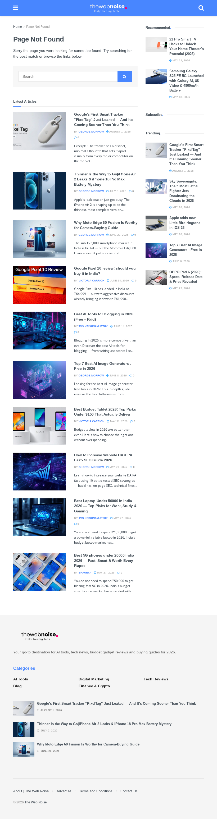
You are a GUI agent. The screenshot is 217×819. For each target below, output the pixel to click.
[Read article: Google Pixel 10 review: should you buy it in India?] (39, 285)
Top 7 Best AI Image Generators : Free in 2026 (185, 250)
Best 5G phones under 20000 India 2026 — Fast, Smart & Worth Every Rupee (104, 560)
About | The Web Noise (31, 791)
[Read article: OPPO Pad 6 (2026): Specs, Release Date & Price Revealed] (156, 277)
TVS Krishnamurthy (93, 326)
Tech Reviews (156, 679)
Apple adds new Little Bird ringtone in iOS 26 (184, 222)
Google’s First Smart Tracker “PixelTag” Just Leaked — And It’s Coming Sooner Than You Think (103, 119)
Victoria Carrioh (91, 280)
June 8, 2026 (118, 375)
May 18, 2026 (181, 96)
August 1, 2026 (120, 131)
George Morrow (91, 131)
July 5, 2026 (117, 191)
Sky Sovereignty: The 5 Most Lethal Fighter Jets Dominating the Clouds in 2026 (183, 191)
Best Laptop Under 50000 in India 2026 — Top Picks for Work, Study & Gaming (105, 506)
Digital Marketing (94, 679)
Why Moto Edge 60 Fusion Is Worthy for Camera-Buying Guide (88, 744)
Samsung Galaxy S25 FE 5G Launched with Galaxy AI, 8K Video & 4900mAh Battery (186, 80)
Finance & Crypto (94, 686)
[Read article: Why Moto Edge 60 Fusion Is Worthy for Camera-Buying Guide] (39, 239)
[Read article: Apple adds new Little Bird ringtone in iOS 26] (156, 223)
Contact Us (129, 791)
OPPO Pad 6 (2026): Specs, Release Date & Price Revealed (185, 277)
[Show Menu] (15, 8)
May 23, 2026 (181, 60)
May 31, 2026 (118, 421)
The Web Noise (36, 802)
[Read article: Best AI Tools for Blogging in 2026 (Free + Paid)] (39, 330)
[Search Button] (201, 8)
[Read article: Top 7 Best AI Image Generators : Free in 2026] (39, 380)
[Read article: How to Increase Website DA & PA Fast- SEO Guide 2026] (39, 471)
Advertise (64, 791)
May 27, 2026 (122, 518)
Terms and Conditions (95, 791)
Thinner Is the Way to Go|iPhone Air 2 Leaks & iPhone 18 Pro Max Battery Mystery (105, 179)
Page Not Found (38, 27)
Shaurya (85, 572)
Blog (17, 686)
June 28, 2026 (118, 234)
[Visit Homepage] (108, 8)
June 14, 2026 (119, 280)
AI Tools (20, 679)
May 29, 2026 (118, 467)
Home (17, 27)
